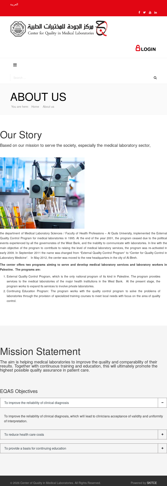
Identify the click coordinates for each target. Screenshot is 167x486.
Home (35, 106)
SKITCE (152, 483)
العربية (14, 4)
